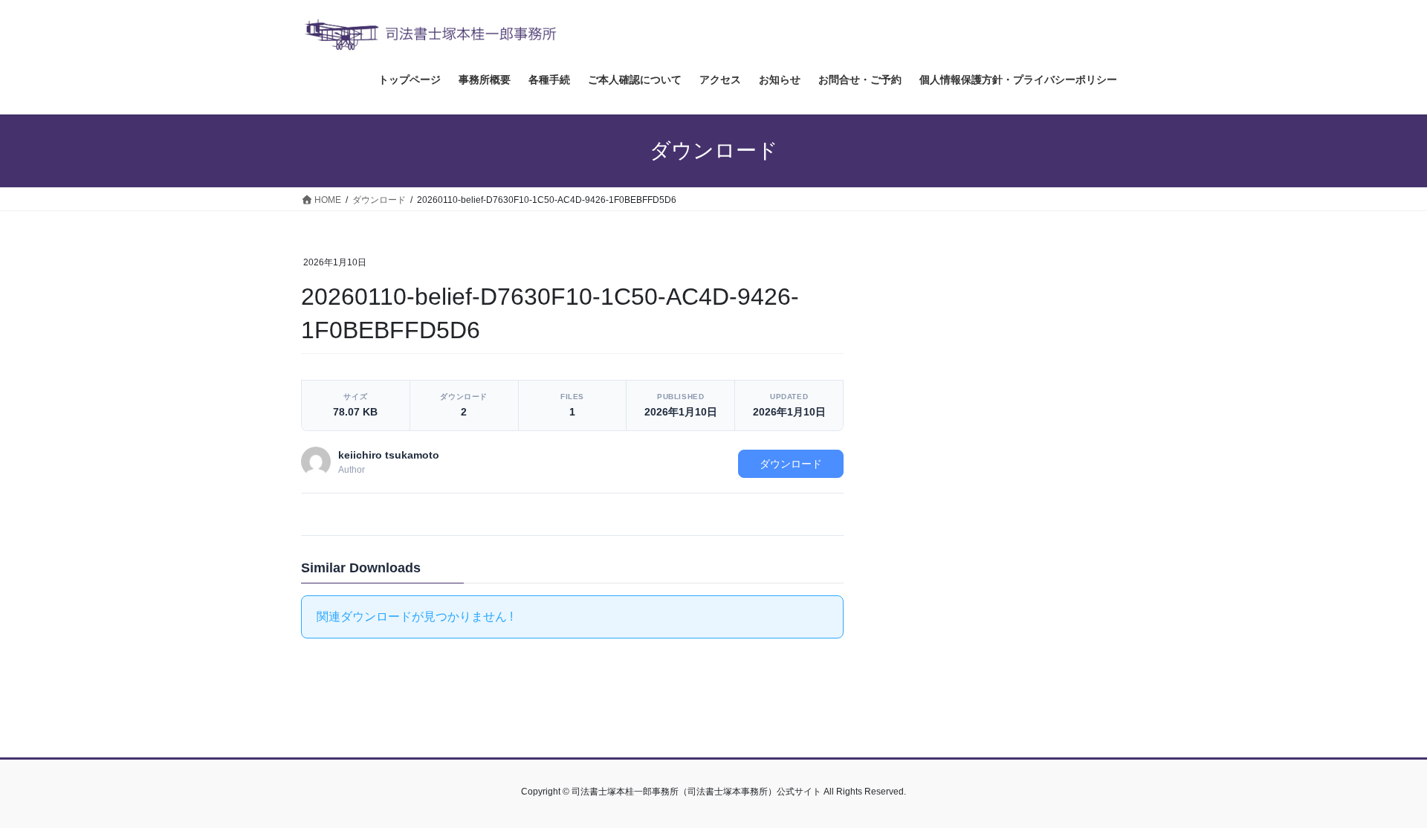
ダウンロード (791, 464)
